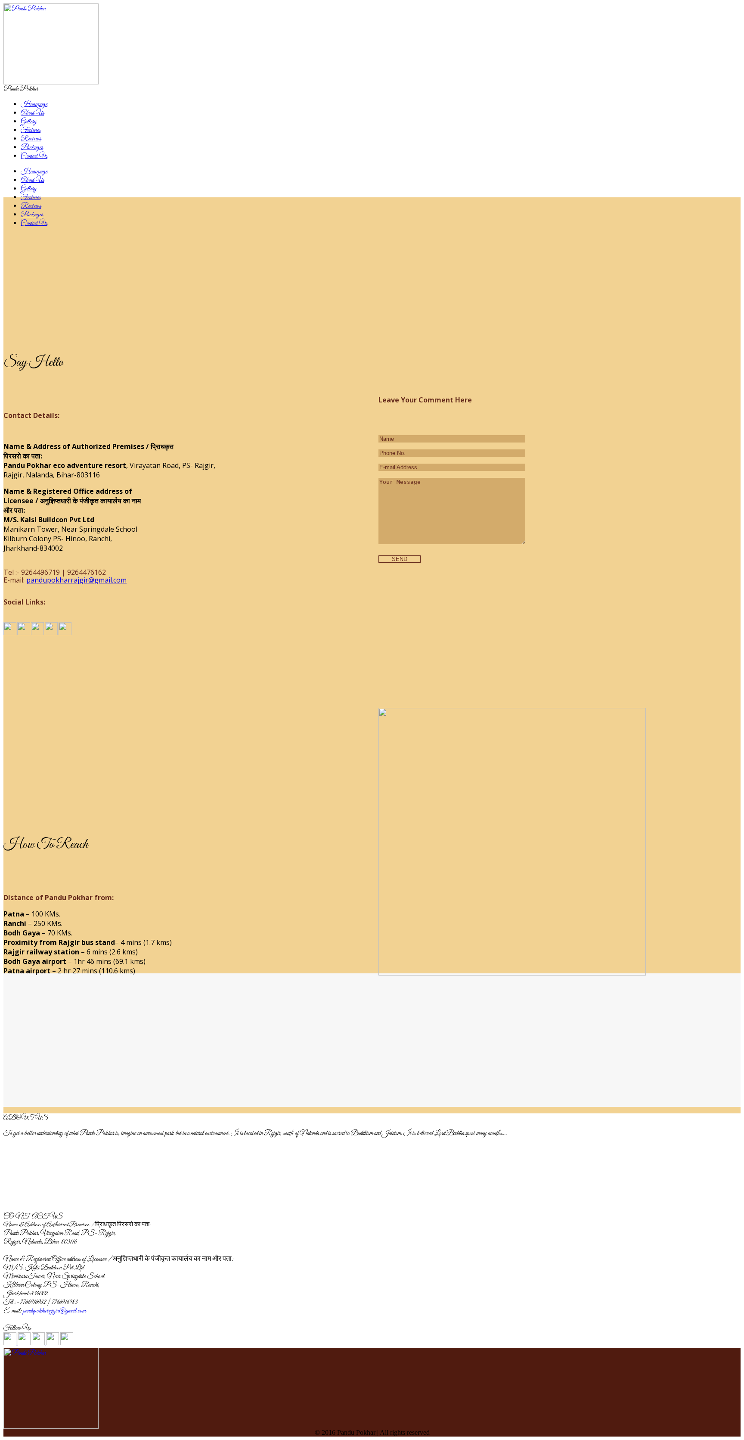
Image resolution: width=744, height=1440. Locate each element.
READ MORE (40, 1207)
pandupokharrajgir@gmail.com (76, 580)
